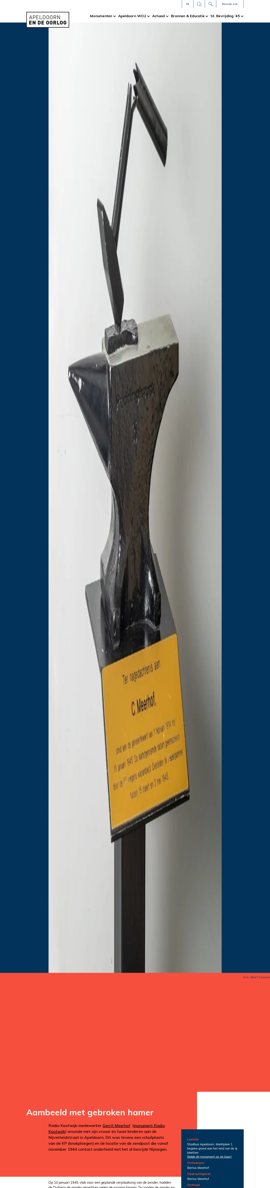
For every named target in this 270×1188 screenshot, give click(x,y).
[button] (188, 4)
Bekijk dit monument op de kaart (209, 1157)
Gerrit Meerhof (116, 1125)
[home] (47, 20)
